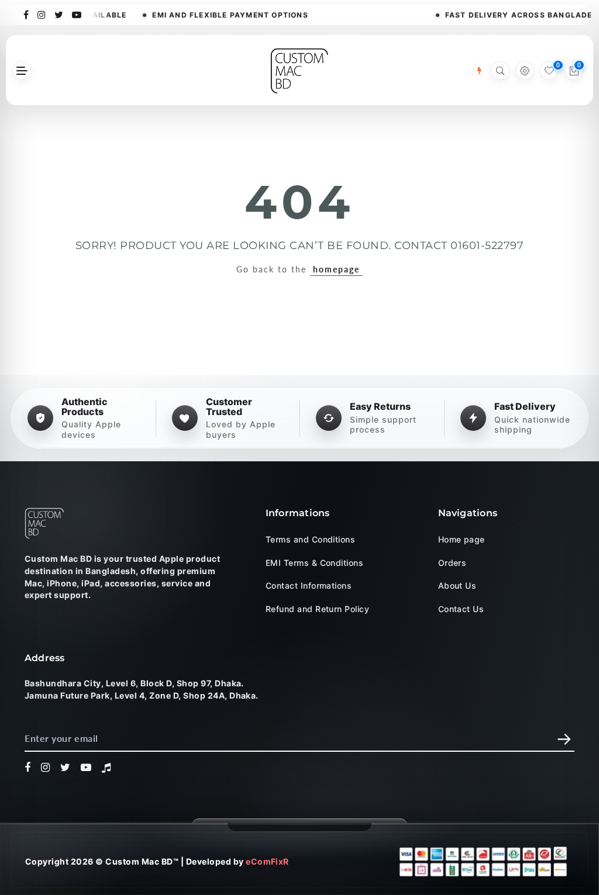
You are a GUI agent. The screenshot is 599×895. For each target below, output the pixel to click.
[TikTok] (106, 767)
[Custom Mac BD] (44, 523)
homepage (336, 269)
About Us (457, 585)
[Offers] (479, 70)
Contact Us (461, 609)
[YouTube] (77, 14)
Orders (452, 563)
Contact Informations (309, 585)
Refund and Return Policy (318, 609)
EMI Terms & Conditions (315, 563)
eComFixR (267, 861)
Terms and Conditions (311, 539)
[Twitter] (59, 14)
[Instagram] (41, 14)
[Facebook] (26, 14)
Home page (461, 539)
